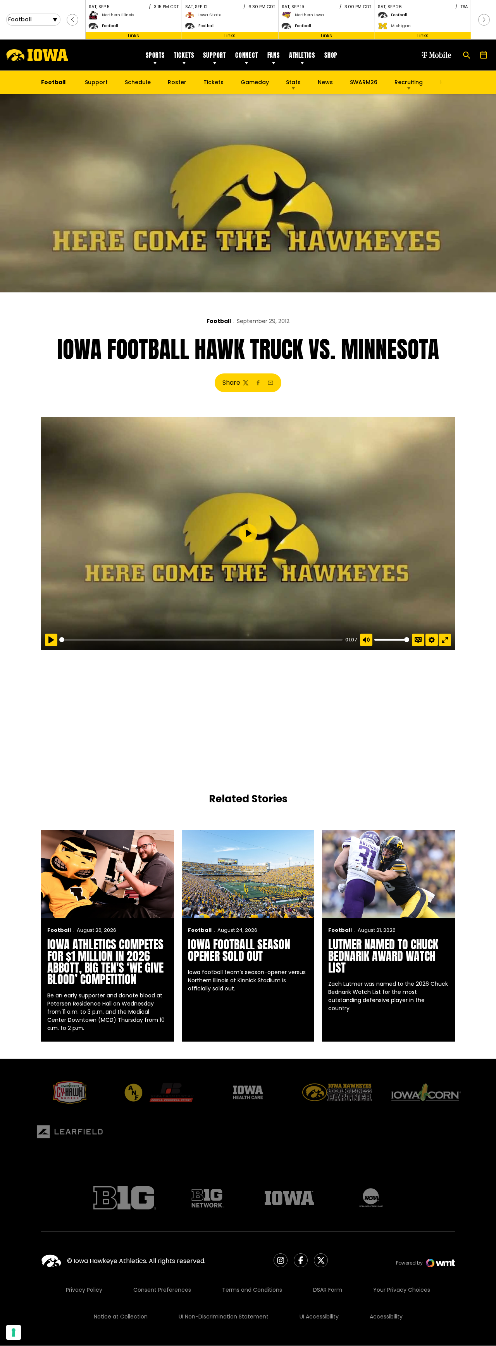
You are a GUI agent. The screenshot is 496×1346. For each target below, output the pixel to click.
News (325, 82)
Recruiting (408, 82)
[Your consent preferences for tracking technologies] (13, 1332)
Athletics (302, 55)
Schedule (138, 82)
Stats (293, 82)
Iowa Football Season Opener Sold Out (239, 950)
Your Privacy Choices (401, 1290)
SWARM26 (363, 82)
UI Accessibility (319, 1316)
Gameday (255, 82)
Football (219, 321)
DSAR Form (327, 1290)
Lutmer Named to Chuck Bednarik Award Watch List (383, 956)
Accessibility (386, 1316)
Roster (177, 82)
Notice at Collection (121, 1316)
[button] (72, 20)
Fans (273, 55)
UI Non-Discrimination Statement (224, 1316)
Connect (246, 55)
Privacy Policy (84, 1290)
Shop (331, 55)
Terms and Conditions (252, 1290)
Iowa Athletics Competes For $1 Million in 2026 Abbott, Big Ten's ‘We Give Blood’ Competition (105, 962)
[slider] (201, 639)
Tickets (184, 55)
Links (133, 35)
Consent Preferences (162, 1290)
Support (214, 55)
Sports (155, 55)
